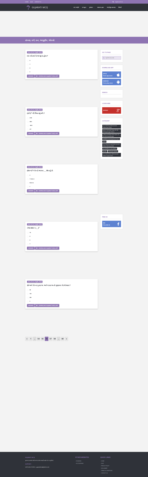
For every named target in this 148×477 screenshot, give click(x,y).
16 (30, 232)
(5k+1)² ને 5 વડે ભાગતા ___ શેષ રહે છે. (40, 170)
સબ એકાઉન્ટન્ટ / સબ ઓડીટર (109, 148)
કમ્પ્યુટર (84, 7)
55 (43, 339)
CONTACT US (38, 2)
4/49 (31, 118)
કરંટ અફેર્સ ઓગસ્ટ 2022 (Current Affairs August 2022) (110, 154)
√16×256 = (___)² (33, 228)
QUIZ (31, 2)
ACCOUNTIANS (80, 463)
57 (51, 339)
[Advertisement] (74, 24)
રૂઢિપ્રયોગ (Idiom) (113, 151)
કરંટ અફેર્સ (76, 7)
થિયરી (120, 7)
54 (38, 339)
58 (55, 339)
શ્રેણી (104, 141)
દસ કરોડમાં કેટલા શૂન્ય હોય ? (37, 56)
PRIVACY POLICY (105, 466)
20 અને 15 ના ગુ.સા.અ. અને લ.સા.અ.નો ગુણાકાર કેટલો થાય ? (48, 285)
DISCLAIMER (104, 468)
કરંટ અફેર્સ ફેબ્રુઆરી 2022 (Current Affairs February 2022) (111, 145)
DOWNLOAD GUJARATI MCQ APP (48, 76)
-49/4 (31, 125)
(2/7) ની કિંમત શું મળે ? (36, 113)
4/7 (30, 129)
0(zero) (32, 182)
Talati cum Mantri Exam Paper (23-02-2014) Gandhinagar (111, 135)
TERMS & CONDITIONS (106, 470)
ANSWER (30, 76)
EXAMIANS (78, 461)
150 (30, 293)
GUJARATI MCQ (39, 7)
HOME (26, 2)
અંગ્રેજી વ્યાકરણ (111, 7)
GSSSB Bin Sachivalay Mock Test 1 (111, 139)
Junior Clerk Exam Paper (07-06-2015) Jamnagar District (110, 131)
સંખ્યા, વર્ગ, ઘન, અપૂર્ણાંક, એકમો (35, 52)
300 (30, 297)
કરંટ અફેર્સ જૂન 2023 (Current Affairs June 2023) (110, 126)
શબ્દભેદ (105, 151)
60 (30, 290)
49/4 (31, 121)
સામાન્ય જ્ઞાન (100, 7)
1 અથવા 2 (32, 179)
